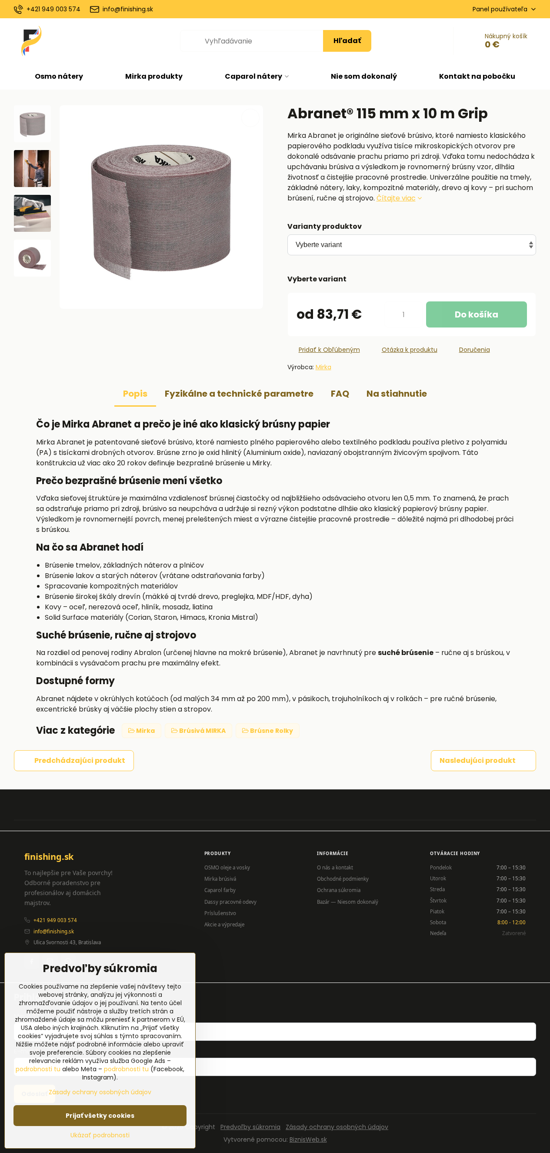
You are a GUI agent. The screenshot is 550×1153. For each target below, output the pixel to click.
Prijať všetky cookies (100, 1115)
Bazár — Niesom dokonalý (347, 902)
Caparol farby (220, 890)
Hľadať (347, 41)
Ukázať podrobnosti (100, 1135)
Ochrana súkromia (338, 890)
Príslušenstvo (220, 913)
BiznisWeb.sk (308, 1139)
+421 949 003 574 (55, 920)
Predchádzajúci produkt (79, 760)
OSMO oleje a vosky (227, 867)
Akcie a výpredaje (224, 924)
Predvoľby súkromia (250, 1127)
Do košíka (476, 314)
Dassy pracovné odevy (230, 902)
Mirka (323, 367)
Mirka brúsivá (220, 879)
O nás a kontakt (335, 867)
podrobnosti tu (38, 1069)
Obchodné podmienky (343, 879)
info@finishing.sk (53, 931)
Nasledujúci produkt (478, 760)
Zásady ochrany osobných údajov (337, 1127)
